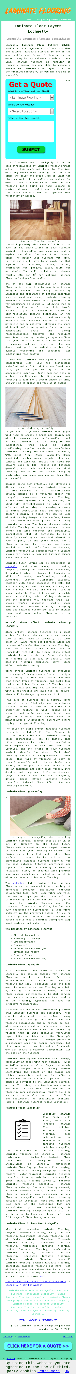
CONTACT (54, 20)
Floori (11, 1358)
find (18, 1229)
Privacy (68, 1337)
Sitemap (8, 1337)
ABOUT (45, 20)
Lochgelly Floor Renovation (23, 1285)
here (42, 1276)
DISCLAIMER (66, 20)
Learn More (48, 1371)
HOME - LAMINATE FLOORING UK (38, 1320)
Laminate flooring (17, 1059)
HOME (29, 20)
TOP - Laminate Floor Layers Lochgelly (35, 1281)
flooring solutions (35, 1177)
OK (67, 1371)
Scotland (47, 1201)
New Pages (24, 1337)
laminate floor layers (52, 254)
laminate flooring (37, 52)
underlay (18, 883)
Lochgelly (11, 566)
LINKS (37, 20)
